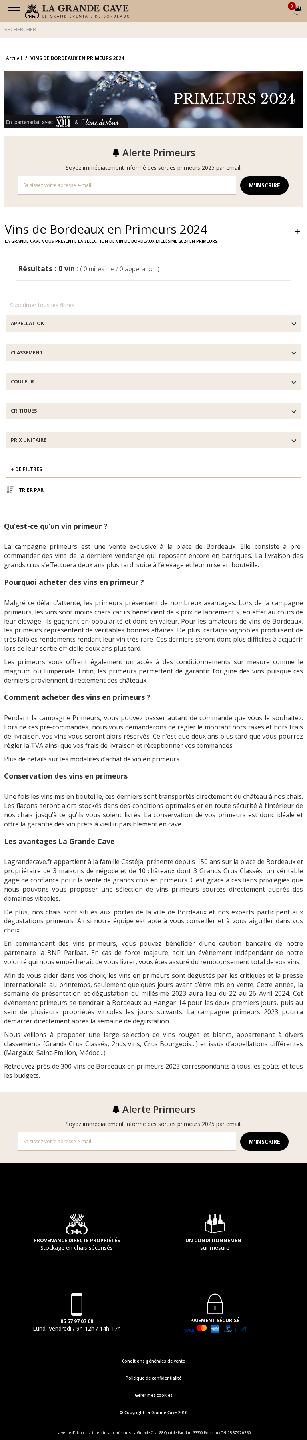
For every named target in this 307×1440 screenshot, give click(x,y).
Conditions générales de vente (153, 1361)
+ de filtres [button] (26, 469)
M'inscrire (264, 185)
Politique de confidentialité (153, 1378)
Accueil (14, 58)
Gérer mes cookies (154, 1395)
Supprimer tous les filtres (42, 305)
